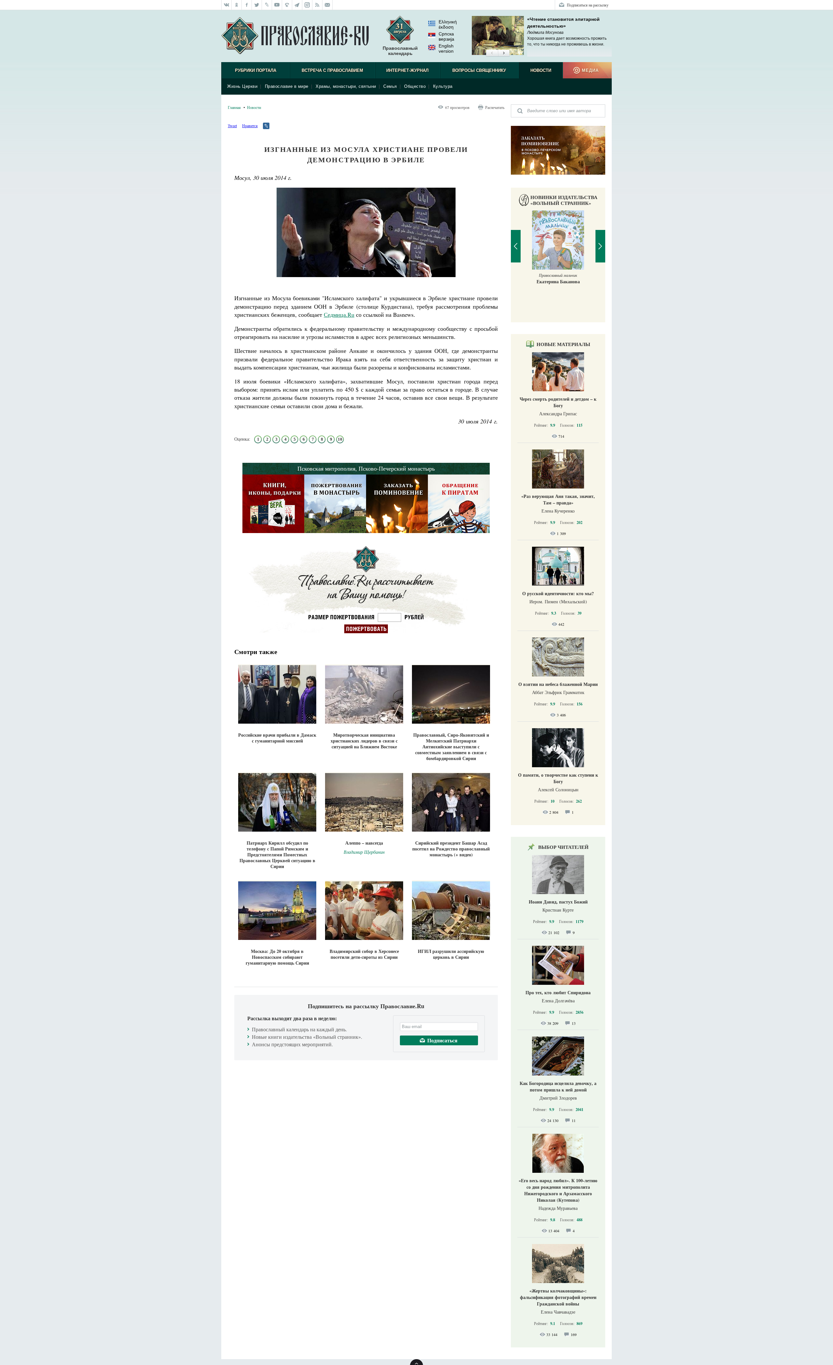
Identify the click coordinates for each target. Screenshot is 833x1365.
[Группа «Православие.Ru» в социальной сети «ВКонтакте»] (226, 5)
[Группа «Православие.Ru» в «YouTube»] (277, 5)
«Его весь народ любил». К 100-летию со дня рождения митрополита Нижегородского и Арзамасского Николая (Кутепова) (558, 1190)
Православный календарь (400, 51)
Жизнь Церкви (242, 86)
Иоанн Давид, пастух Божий (558, 901)
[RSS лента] (317, 5)
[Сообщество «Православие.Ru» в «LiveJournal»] (267, 5)
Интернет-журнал (407, 70)
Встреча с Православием (332, 70)
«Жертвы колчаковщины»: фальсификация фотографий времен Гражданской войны (558, 1297)
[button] (492, 53)
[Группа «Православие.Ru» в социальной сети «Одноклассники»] (237, 5)
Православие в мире (286, 86)
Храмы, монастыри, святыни (346, 86)
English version (446, 48)
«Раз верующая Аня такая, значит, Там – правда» (558, 499)
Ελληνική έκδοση (448, 24)
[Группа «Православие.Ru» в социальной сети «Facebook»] (247, 5)
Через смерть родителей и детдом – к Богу (558, 402)
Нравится (250, 125)
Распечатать (494, 107)
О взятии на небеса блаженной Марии (558, 684)
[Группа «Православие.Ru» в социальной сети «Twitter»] (257, 5)
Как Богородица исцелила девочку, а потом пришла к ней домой (558, 1086)
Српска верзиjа (446, 36)
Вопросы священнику (479, 70)
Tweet (232, 125)
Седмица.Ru (339, 314)
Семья (390, 86)
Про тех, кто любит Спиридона (558, 992)
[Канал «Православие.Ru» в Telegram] (297, 5)
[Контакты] (327, 5)
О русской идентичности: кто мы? (558, 593)
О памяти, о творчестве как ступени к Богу (558, 778)
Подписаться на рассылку (587, 4)
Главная (234, 107)
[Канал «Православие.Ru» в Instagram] (307, 5)
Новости (540, 70)
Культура (443, 86)
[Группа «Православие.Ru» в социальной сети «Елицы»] (287, 5)
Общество (415, 86)
